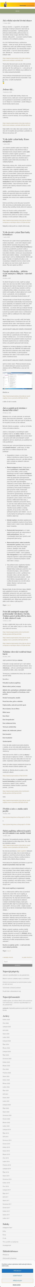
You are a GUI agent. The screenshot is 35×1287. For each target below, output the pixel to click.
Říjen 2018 (6, 1172)
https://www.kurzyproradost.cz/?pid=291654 (15, 776)
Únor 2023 (6, 1069)
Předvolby (17, 1280)
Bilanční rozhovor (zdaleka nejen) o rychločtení (16, 978)
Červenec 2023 (7, 1058)
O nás (4, 1238)
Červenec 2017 (7, 1204)
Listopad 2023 (7, 1051)
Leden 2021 (6, 1101)
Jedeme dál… (8, 90)
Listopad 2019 (7, 1129)
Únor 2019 (6, 1158)
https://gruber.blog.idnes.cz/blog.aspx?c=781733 (16, 817)
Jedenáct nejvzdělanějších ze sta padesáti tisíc (16, 975)
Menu (17, 11)
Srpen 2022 (6, 1076)
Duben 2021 (6, 1097)
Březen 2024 (6, 1048)
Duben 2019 (6, 1151)
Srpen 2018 (6, 1176)
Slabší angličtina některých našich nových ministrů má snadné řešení (17, 832)
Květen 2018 (6, 1183)
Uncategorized (7, 1245)
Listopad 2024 (7, 1041)
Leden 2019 (6, 1161)
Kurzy (4, 1235)
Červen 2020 (6, 1119)
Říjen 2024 (6, 1044)
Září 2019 (5, 1136)
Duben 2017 (6, 1215)
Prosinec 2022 (7, 1073)
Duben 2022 (6, 1080)
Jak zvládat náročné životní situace (17, 21)
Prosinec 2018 (7, 1165)
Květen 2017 (6, 1211)
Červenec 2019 (7, 1140)
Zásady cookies (16, 1284)
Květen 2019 (6, 1147)
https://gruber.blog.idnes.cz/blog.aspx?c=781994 (16, 824)
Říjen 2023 (6, 1055)
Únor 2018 (6, 1186)
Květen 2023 (6, 1062)
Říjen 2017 (6, 1193)
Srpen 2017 (6, 1200)
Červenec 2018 (7, 1179)
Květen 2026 (6, 1019)
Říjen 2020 (6, 1108)
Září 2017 (5, 1197)
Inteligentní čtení (7, 1227)
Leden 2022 (6, 1087)
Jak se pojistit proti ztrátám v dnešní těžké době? (15, 409)
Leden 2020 (6, 1126)
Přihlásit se (6, 1255)
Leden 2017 (6, 1218)
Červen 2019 (6, 1144)
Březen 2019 (6, 1154)
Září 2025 (5, 1030)
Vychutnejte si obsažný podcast (12, 987)
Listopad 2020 (7, 1105)
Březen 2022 (6, 1083)
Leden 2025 (6, 1037)
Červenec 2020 (7, 1115)
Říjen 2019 (6, 1133)
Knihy (4, 1231)
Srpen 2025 (6, 1034)
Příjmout (17, 1271)
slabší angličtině (21, 851)
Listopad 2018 (7, 1168)
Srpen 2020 (6, 1112)
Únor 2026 (6, 1023)
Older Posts (26, 957)
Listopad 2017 (7, 1190)
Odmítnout (17, 1275)
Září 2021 (5, 1094)
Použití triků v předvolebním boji (12, 991)
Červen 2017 (6, 1207)
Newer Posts (8, 957)
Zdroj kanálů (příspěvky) (10, 1258)
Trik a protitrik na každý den (10, 1242)
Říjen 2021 (6, 1090)
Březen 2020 (6, 1122)
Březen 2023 (6, 1065)
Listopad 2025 (7, 1026)
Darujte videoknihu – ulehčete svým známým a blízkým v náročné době (17, 273)
